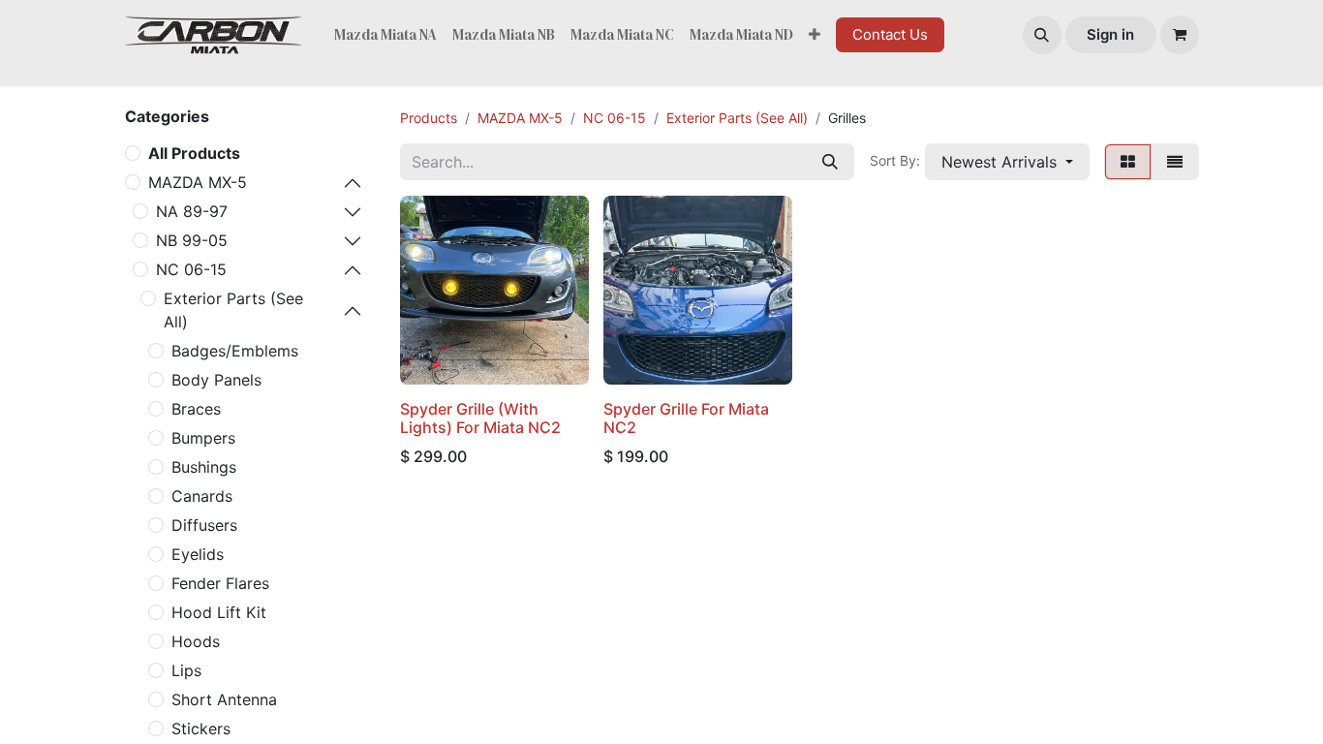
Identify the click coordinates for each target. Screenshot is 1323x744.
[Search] (830, 161)
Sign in (1110, 34)
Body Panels (216, 379)
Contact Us (890, 34)
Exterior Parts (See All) (233, 310)
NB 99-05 (192, 240)
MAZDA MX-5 (197, 182)
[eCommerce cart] (1179, 35)
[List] (1175, 161)
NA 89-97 (192, 211)
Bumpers (203, 438)
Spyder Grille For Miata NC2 (686, 418)
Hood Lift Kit (218, 612)
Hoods (195, 641)
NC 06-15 (191, 269)
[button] (1042, 35)
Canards (201, 496)
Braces (196, 408)
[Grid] (1128, 161)
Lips (186, 670)
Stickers (201, 728)
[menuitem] (385, 35)
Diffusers (204, 525)
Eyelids (197, 554)
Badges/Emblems (234, 350)
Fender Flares (220, 583)
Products (428, 117)
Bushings (203, 467)
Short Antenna (224, 699)
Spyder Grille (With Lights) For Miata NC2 (480, 418)
